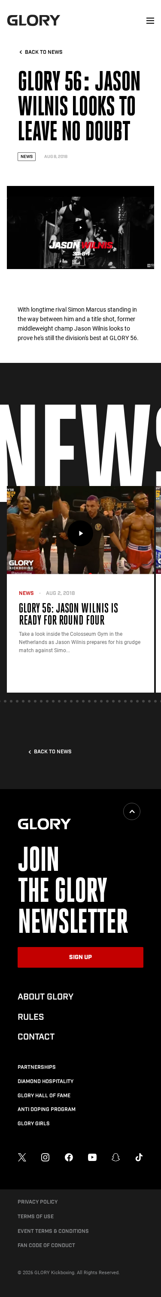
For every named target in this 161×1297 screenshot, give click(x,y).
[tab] (5, 701)
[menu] (150, 21)
